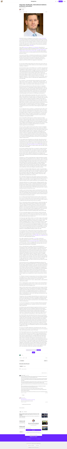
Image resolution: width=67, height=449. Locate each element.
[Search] (56, 1)
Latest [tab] (22, 411)
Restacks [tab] (24, 366)
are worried (35, 238)
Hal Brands (31, 45)
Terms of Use (37, 431)
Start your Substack (31, 445)
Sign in (65, 1)
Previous (22, 360)
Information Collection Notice (33, 432)
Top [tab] (20, 411)
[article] (33, 416)
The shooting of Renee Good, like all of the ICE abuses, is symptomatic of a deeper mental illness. (29, 416)
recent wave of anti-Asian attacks (34, 240)
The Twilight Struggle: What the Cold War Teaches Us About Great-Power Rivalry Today (32, 50)
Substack (29, 447)
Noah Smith (22, 9)
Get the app (37, 445)
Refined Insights (23, 375)
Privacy (33, 443)
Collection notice (38, 443)
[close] (41, 420)
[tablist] (22, 366)
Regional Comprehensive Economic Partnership (35, 144)
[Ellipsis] (47, 375)
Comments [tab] (21, 366)
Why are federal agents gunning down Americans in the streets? (29, 414)
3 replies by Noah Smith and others (26, 404)
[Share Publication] (57, 1)
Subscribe (60, 1)
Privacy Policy (39, 432)
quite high (36, 234)
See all (21, 431)
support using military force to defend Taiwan (39, 235)
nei (21, 397)
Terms (35, 443)
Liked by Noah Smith (24, 398)
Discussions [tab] (25, 411)
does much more (26, 47)
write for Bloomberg (35, 47)
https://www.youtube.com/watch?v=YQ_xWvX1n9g (28, 399)
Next (45, 360)
